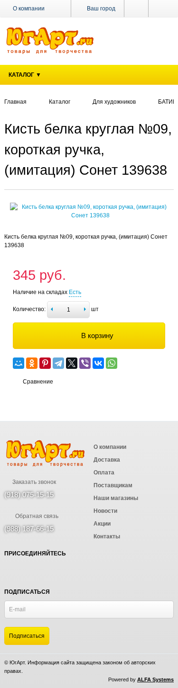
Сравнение (38, 381)
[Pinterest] (45, 363)
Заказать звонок (33, 482)
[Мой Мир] (18, 363)
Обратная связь (36, 516)
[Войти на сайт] (161, 8)
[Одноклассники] (31, 363)
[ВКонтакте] (98, 363)
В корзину (97, 335)
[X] (71, 363)
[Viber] (85, 363)
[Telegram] (58, 363)
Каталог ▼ (25, 74)
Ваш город (100, 8)
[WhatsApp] (111, 363)
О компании (29, 8)
